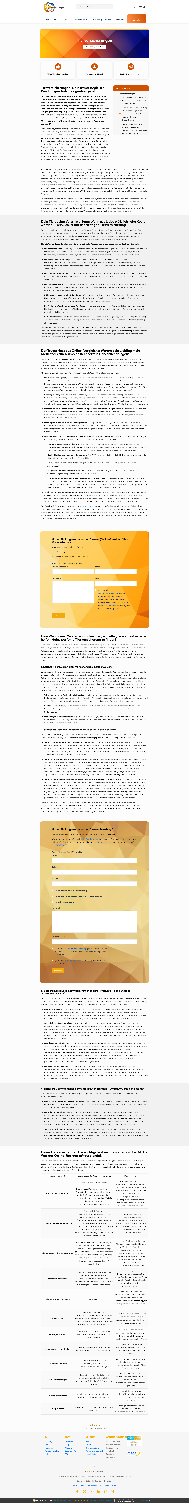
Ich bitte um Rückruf (65, 902)
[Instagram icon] (105, 1492)
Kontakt (75, 1485)
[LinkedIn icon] (98, 1492)
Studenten (48, 1448)
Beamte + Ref (71, 1451)
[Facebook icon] (77, 1492)
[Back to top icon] (94, 1466)
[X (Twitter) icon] (84, 1492)
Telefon (98, 566)
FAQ (46, 1454)
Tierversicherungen (127, 94)
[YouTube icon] (91, 1492)
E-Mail (98, 578)
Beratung (48, 1442)
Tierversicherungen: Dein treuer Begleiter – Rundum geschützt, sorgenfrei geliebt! (134, 100)
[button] (146, 88)
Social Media (91, 1454)
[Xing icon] (113, 1492)
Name (55, 855)
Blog (46, 1445)
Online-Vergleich (88, 506)
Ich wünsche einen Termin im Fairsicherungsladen (79, 896)
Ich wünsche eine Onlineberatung (71, 890)
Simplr (88, 1445)
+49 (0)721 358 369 (60, 845)
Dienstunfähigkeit (51, 1451)
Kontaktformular (105, 842)
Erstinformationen (109, 605)
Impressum (104, 1485)
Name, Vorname (60, 566)
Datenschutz (92, 1485)
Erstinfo (83, 1485)
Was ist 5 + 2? (58, 937)
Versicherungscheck (94, 1451)
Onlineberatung (92, 1448)
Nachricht (57, 578)
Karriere (114, 1485)
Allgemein (69, 1448)
